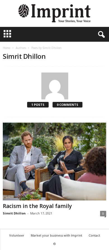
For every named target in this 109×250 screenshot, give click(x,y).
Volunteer (16, 235)
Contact (94, 235)
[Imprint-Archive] (54, 13)
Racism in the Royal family (37, 206)
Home (6, 48)
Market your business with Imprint (56, 235)
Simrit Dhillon (14, 213)
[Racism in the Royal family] (54, 161)
